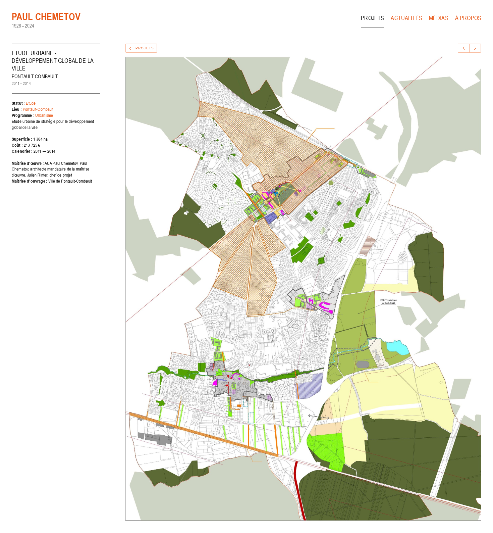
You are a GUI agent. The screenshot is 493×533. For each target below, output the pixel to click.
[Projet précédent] (464, 48)
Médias (438, 17)
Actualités (406, 17)
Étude (31, 103)
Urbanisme (44, 115)
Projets (372, 17)
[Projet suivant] (475, 48)
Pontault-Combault (38, 109)
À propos (468, 17)
